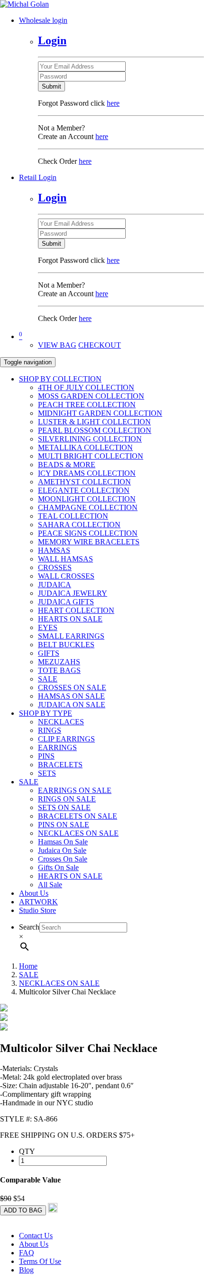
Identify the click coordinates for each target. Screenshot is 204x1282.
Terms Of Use (40, 1261)
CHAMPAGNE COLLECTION (88, 507)
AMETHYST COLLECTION (84, 482)
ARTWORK (38, 902)
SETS (47, 773)
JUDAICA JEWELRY (72, 593)
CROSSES (55, 567)
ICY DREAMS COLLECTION (87, 473)
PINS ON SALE (63, 825)
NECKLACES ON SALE (78, 833)
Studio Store (37, 910)
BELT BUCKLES (66, 645)
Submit (51, 86)
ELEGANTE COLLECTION (84, 490)
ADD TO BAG (23, 1210)
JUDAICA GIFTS (66, 602)
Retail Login (37, 177)
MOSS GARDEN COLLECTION (91, 396)
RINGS (49, 730)
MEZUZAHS (59, 662)
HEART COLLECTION (76, 610)
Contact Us (36, 1236)
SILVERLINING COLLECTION (90, 439)
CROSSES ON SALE (72, 687)
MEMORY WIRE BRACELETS (88, 542)
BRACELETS (60, 765)
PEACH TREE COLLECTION (87, 405)
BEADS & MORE (66, 465)
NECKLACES (61, 722)
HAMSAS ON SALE (71, 696)
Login (52, 40)
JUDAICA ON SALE (71, 705)
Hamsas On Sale (63, 842)
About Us (33, 893)
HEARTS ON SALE (70, 619)
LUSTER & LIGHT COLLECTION (94, 422)
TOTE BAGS (59, 670)
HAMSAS (54, 550)
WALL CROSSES (66, 576)
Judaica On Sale (62, 850)
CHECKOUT (99, 345)
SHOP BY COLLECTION (60, 379)
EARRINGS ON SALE (74, 790)
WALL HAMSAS (65, 559)
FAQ (26, 1253)
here (113, 103)
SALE (47, 679)
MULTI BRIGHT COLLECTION (90, 456)
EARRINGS (57, 747)
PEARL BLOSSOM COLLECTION (94, 430)
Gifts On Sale (58, 867)
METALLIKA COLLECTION (85, 447)
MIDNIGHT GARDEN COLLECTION (100, 413)
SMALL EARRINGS (71, 636)
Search (29, 927)
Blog (26, 1270)
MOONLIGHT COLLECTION (87, 499)
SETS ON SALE (64, 807)
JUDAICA (54, 585)
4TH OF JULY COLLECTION (86, 387)
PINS (46, 756)
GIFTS (48, 653)
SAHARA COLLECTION (79, 525)
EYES (47, 627)
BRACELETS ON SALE (77, 816)
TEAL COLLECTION (73, 516)
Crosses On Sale (62, 859)
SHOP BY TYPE (45, 713)
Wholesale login (43, 20)
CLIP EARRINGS (66, 739)
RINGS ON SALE (67, 799)
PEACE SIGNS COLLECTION (88, 533)
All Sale (50, 885)
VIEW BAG (57, 345)
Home (28, 966)
